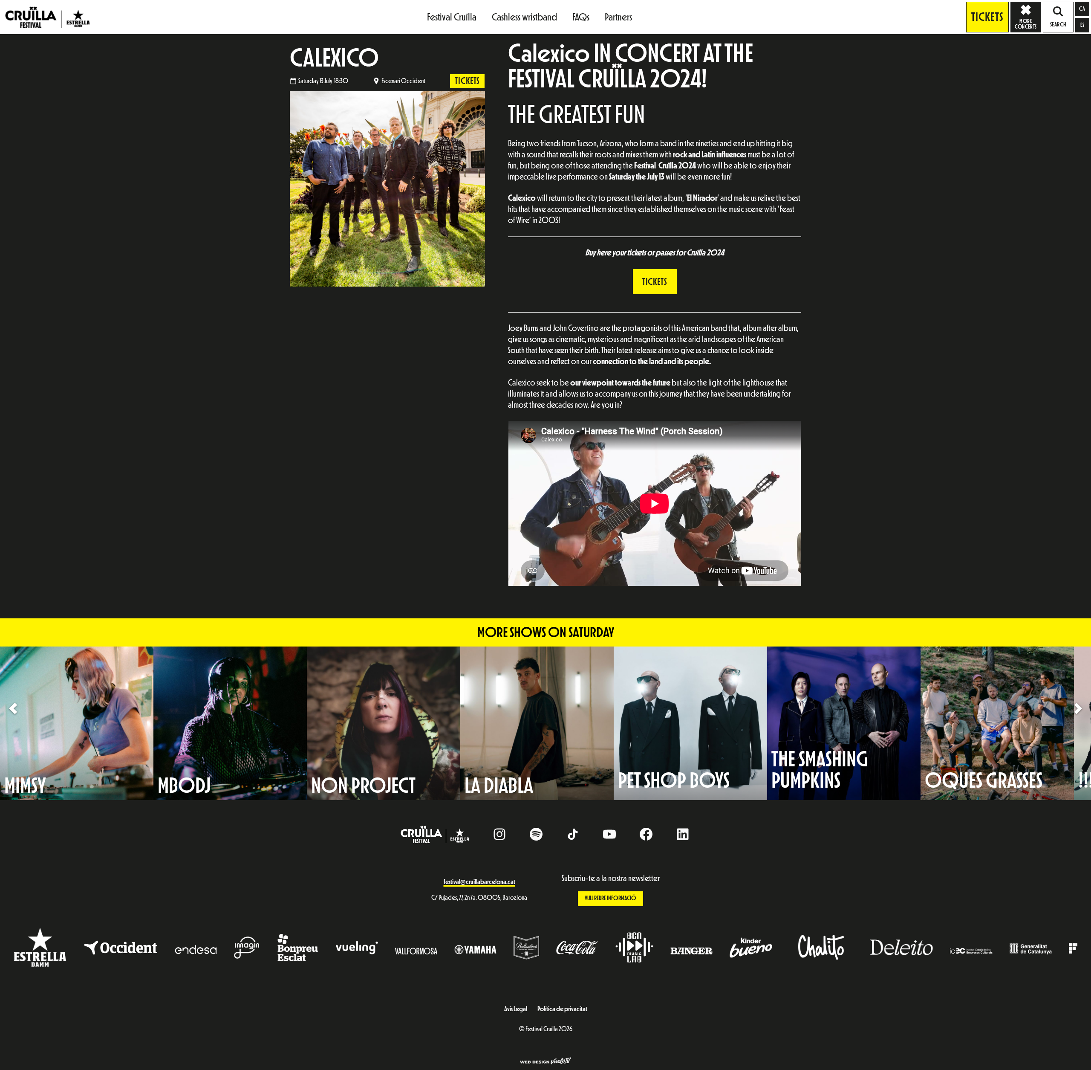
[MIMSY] (76, 723)
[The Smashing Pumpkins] (844, 723)
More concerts (1025, 23)
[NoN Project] (383, 723)
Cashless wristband (524, 17)
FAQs (580, 17)
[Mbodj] (230, 723)
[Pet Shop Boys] (690, 723)
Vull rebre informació (610, 898)
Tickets (987, 17)
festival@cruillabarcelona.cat (479, 882)
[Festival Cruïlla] (47, 16)
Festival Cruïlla (451, 17)
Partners (618, 17)
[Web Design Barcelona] (545, 1062)
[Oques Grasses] (997, 723)
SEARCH (1058, 25)
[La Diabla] (537, 723)
